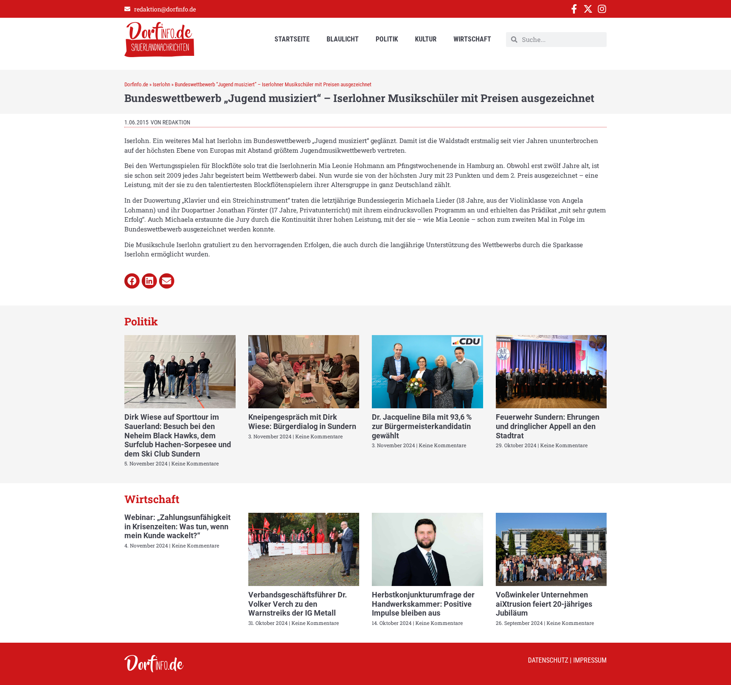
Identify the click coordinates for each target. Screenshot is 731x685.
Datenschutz (548, 660)
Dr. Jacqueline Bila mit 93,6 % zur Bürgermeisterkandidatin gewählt (422, 426)
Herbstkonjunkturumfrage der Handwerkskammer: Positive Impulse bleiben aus (423, 603)
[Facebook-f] (574, 9)
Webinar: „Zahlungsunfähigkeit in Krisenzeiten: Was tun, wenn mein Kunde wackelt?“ (177, 526)
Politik (387, 39)
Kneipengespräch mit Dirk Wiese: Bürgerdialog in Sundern (302, 422)
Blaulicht (343, 39)
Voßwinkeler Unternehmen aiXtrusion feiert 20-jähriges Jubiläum (544, 603)
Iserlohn (161, 84)
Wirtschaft (472, 39)
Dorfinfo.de (136, 84)
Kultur (426, 39)
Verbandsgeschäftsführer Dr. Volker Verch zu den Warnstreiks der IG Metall (297, 603)
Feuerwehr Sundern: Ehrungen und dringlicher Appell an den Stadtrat (547, 426)
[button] (132, 281)
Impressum (590, 660)
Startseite (292, 39)
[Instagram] (602, 9)
